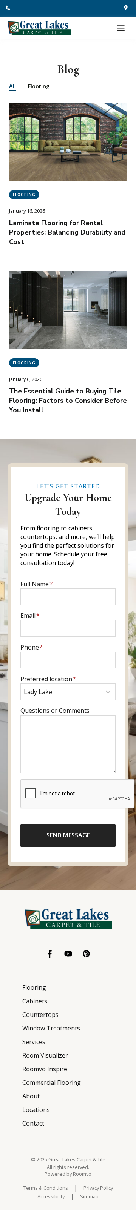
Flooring (38, 86)
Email (30, 615)
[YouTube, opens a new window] (68, 954)
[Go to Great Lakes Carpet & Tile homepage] (68, 918)
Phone (31, 647)
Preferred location (48, 679)
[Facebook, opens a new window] (50, 954)
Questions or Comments (55, 710)
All (12, 85)
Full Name (36, 584)
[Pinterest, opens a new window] (86, 954)
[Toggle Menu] (120, 28)
